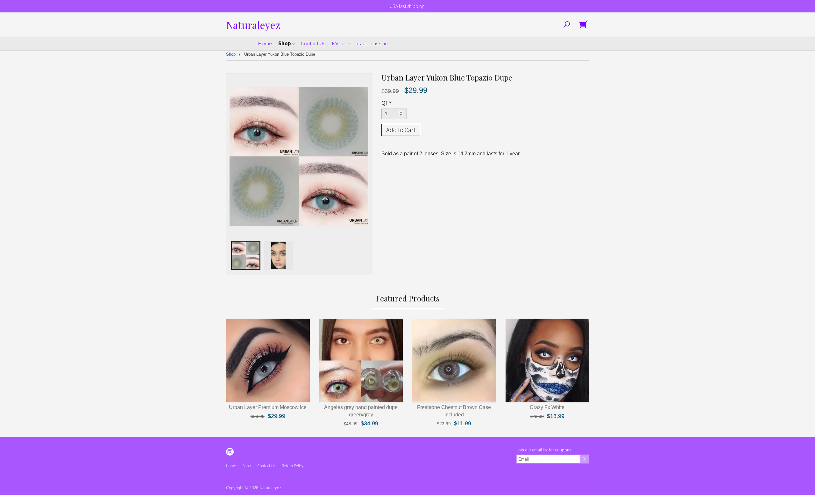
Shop (285, 43)
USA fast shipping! (408, 6)
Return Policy (292, 466)
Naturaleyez (253, 25)
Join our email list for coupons (543, 450)
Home (265, 43)
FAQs (337, 43)
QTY (386, 103)
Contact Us (313, 43)
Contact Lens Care (369, 43)
